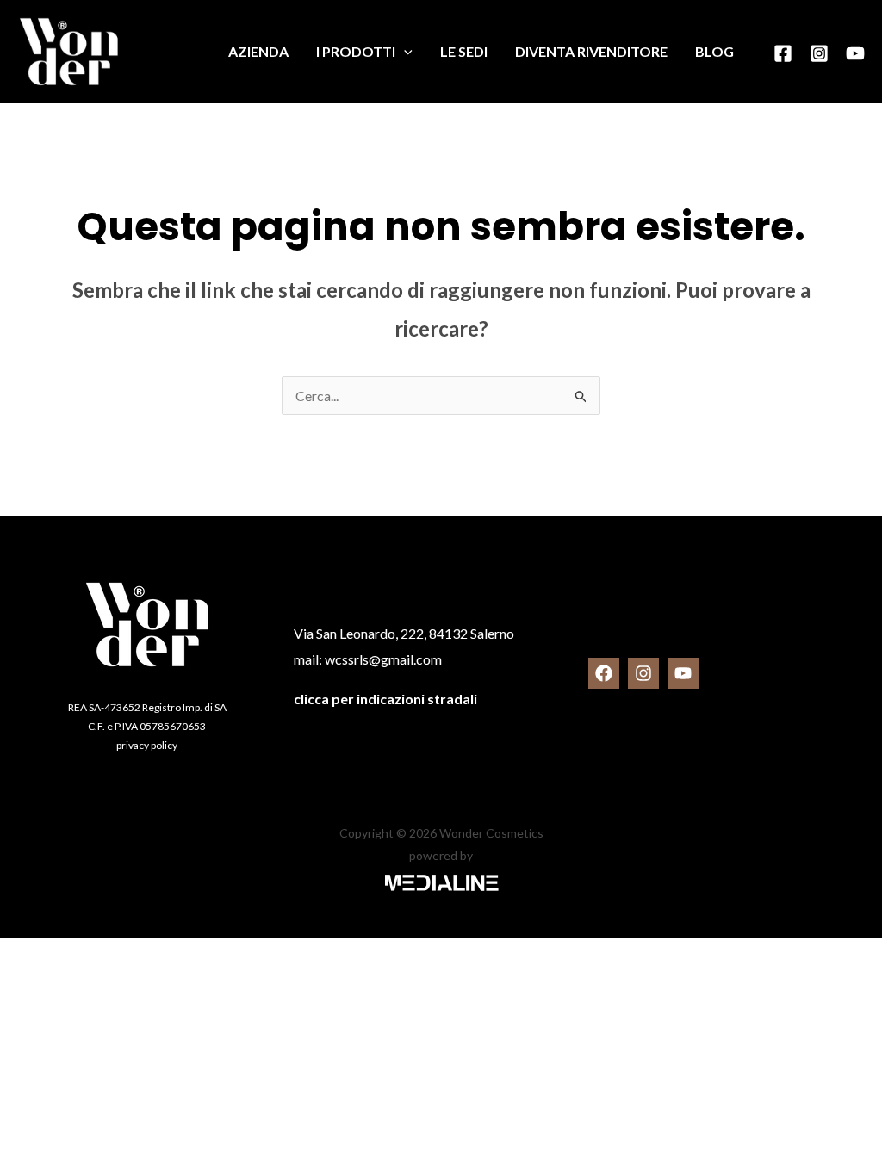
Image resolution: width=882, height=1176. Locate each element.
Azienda (258, 51)
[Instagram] (819, 53)
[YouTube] (855, 53)
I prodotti (355, 51)
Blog (714, 51)
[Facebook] (782, 53)
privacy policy (146, 745)
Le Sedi (464, 51)
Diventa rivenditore (591, 51)
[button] (404, 51)
